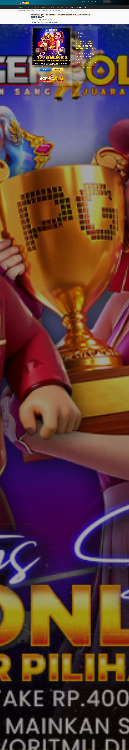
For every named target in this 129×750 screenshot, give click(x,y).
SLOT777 (28, 10)
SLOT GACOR (57, 10)
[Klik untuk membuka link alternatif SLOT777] (51, 47)
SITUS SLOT (38, 10)
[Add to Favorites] (26, 27)
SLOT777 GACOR (21, 10)
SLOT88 (32, 10)
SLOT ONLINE (51, 10)
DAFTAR (57, 69)
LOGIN (45, 69)
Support (61, 22)
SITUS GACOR (44, 10)
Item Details (34, 22)
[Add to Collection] (26, 31)
